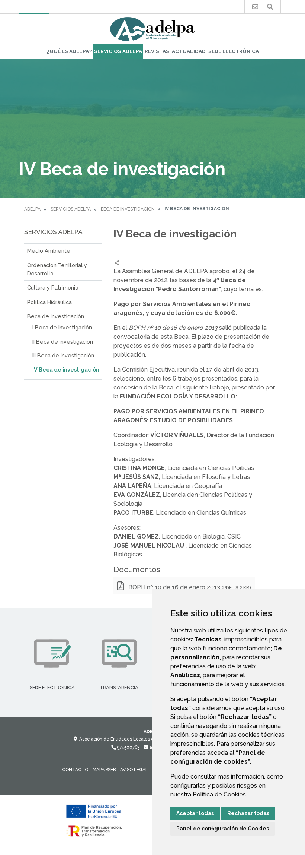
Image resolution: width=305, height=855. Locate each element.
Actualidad (189, 51)
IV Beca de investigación (65, 369)
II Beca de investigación (62, 341)
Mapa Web (104, 769)
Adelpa (32, 209)
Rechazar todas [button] (248, 813)
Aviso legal (134, 769)
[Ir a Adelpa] (152, 29)
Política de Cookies (219, 794)
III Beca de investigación (63, 355)
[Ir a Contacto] (255, 6)
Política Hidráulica (49, 302)
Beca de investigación (128, 209)
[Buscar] (270, 6)
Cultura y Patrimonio (52, 287)
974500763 (127, 747)
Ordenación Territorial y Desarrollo (57, 269)
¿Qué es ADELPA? (69, 51)
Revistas (157, 51)
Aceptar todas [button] (195, 813)
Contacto (75, 769)
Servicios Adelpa (118, 51)
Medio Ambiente (48, 250)
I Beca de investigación (62, 327)
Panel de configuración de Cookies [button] (222, 829)
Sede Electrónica (233, 51)
